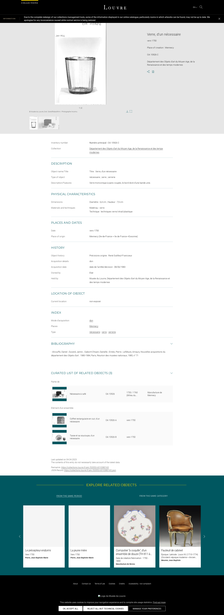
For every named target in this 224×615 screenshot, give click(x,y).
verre (104, 332)
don (91, 320)
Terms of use (100, 584)
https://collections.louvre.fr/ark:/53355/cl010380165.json (90, 470)
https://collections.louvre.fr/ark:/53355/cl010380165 (85, 467)
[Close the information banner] (219, 18)
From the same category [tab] (153, 496)
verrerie (112, 332)
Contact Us (86, 584)
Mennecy (93, 326)
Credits (122, 584)
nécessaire (94, 332)
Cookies (112, 584)
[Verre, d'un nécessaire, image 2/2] (49, 123)
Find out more (159, 602)
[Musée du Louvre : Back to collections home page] (115, 7)
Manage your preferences (147, 608)
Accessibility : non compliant (140, 584)
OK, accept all (70, 608)
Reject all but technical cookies (105, 608)
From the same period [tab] (69, 496)
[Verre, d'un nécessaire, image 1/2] (33, 123)
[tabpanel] (112, 536)
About (75, 584)
